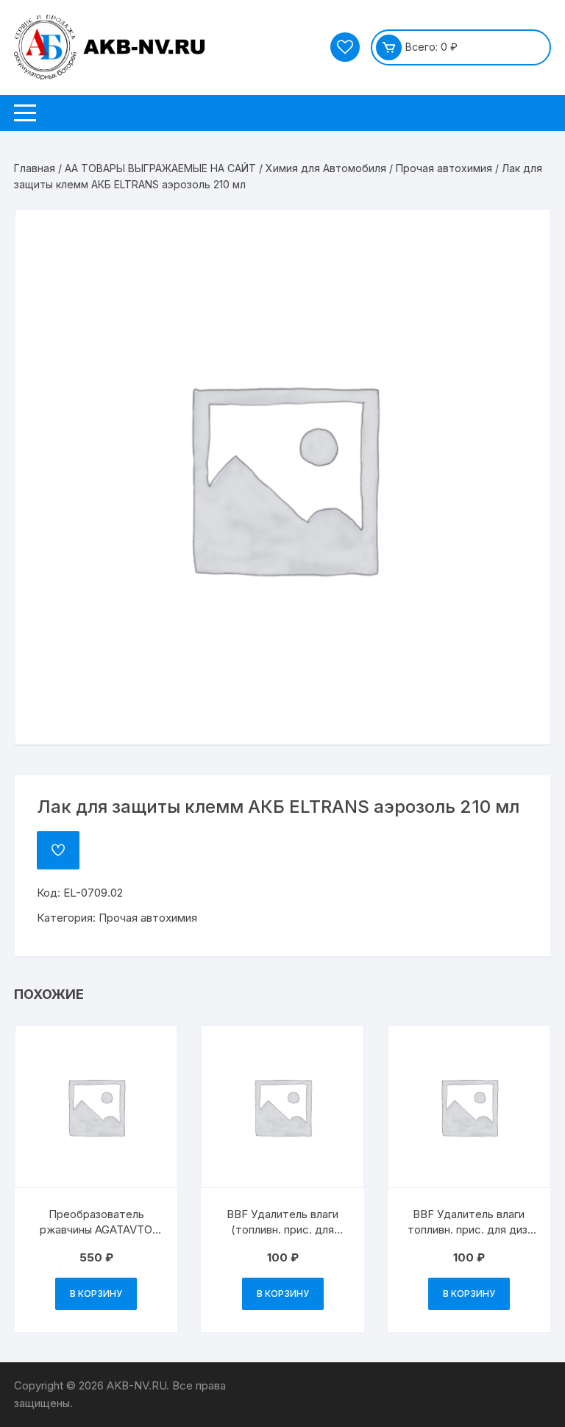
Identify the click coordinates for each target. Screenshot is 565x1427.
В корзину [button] (96, 1293)
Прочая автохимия (444, 168)
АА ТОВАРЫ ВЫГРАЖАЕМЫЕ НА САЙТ (160, 168)
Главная (34, 168)
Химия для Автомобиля (326, 168)
